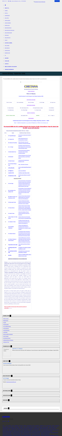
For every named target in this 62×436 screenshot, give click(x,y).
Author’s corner (8, 42)
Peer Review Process (6, 338)
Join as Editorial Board (7, 326)
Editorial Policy (7, 25)
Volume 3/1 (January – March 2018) (18, 431)
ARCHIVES (16, 425)
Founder (6, 10)
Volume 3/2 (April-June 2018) (27, 431)
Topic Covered (7, 45)
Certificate (24, 425)
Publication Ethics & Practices (9, 30)
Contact (6, 40)
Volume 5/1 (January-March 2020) (45, 432)
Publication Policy (7, 37)
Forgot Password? (48, 425)
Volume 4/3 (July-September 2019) (25, 432)
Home (3, 425)
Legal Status (5, 332)
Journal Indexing (7, 20)
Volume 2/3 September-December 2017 (8, 431)
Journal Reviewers (6, 330)
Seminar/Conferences (9, 69)
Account (13, 425)
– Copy (6, 425)
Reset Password (25, 428)
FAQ (5, 55)
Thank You (49, 428)
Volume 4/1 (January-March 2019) (7, 432)
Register (21, 428)
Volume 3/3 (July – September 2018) (37, 431)
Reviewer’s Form (30, 428)
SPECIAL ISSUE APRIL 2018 (44, 428)
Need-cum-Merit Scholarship (11, 66)
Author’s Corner (5, 318)
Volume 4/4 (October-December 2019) (35, 432)
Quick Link (7, 60)
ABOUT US (9, 425)
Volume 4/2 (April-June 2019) (16, 432)
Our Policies (7, 35)
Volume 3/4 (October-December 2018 (47, 431)
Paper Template (5, 336)
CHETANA (6, 417)
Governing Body (7, 15)
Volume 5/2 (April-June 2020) (54, 432)
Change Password (29, 425)
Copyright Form (7, 50)
